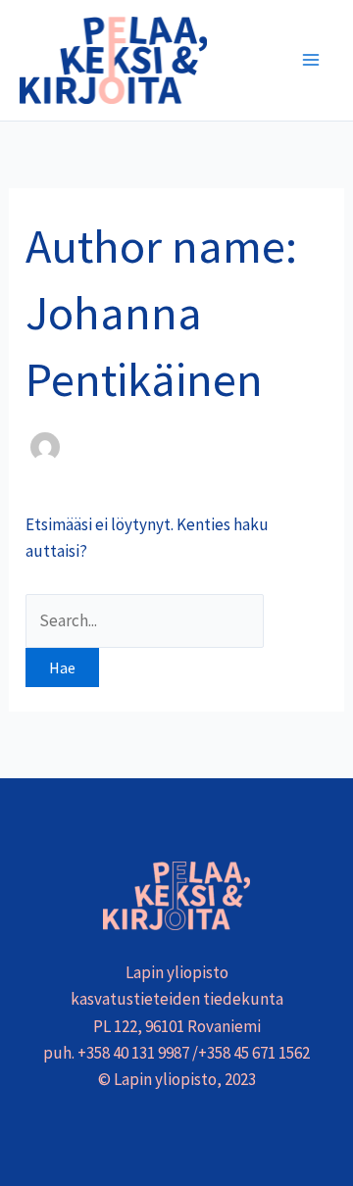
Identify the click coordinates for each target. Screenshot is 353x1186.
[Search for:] (144, 620)
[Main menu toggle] (311, 60)
